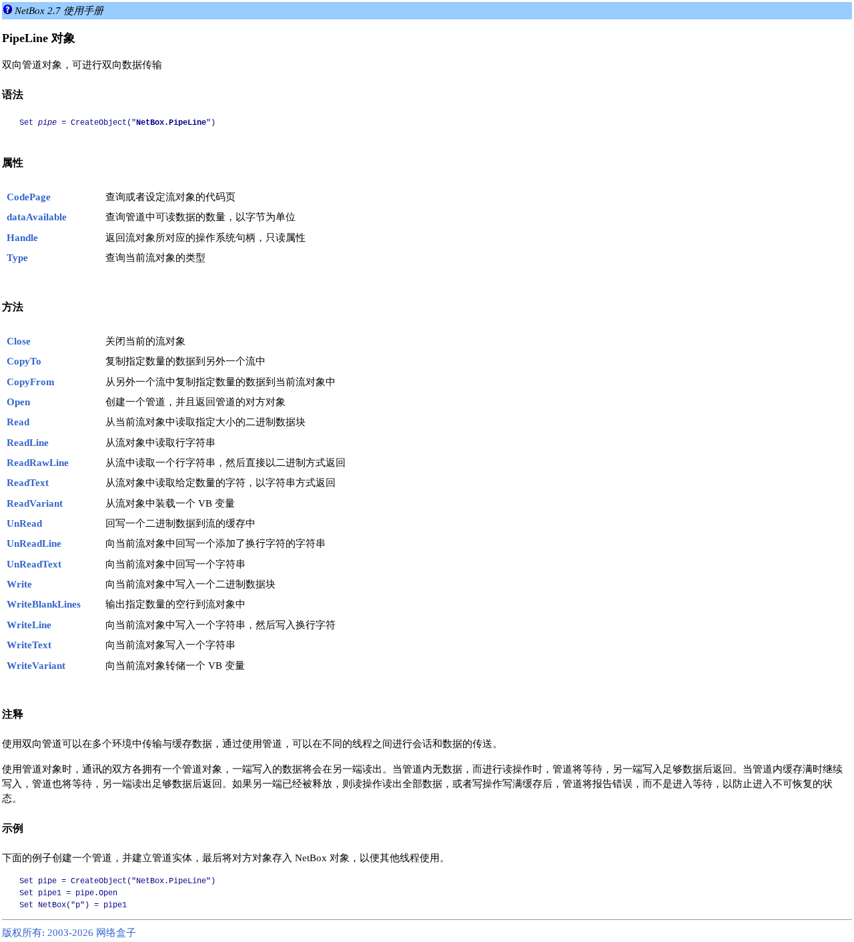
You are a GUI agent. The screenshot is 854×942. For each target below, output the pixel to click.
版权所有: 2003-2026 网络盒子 (69, 932)
